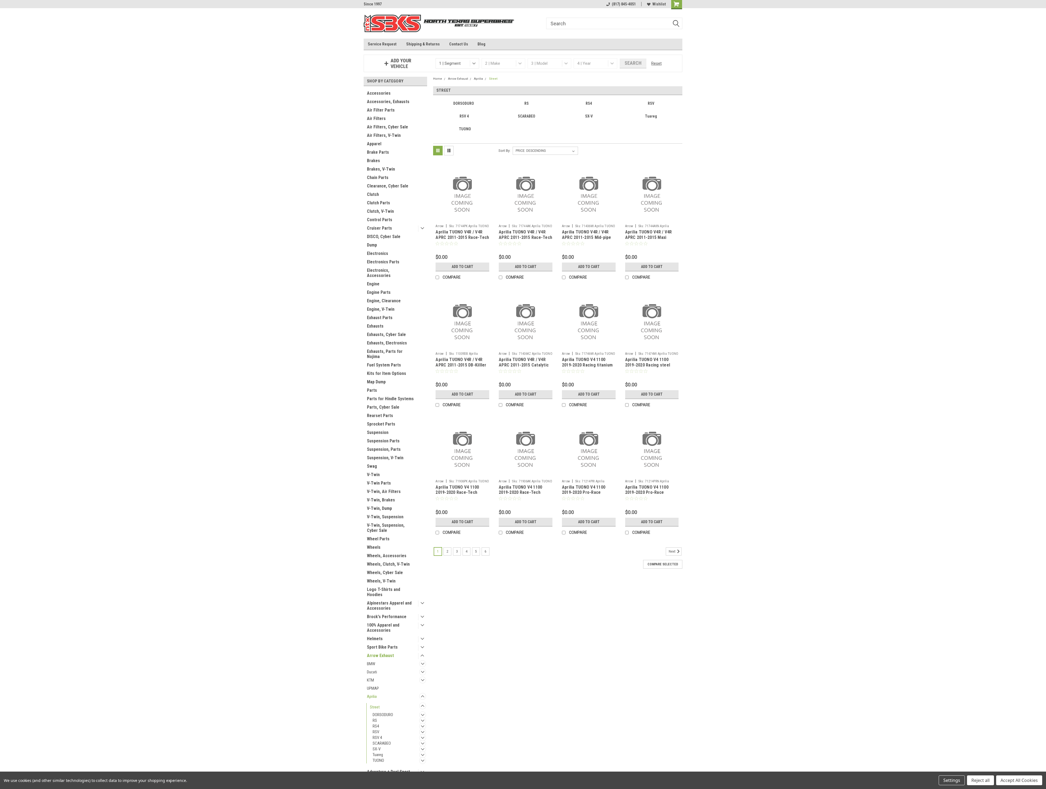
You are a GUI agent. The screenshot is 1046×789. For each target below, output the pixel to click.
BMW (371, 663)
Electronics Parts (383, 261)
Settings (951, 780)
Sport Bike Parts (382, 647)
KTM (370, 680)
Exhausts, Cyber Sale (386, 334)
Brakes (373, 160)
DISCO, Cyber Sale (383, 236)
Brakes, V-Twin (381, 169)
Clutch (373, 194)
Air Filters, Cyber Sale (387, 127)
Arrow (439, 226)
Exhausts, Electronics (387, 343)
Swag (372, 466)
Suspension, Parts (384, 449)
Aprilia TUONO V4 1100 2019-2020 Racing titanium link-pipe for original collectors (587, 367)
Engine (373, 283)
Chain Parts (377, 177)
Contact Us (458, 44)
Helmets (375, 638)
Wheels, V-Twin (381, 581)
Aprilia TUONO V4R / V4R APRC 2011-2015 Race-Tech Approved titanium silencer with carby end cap (462, 240)
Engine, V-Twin (380, 309)
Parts (372, 390)
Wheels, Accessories (386, 555)
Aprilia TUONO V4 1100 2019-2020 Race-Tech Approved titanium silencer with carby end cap (462, 495)
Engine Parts (379, 292)
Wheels (374, 547)
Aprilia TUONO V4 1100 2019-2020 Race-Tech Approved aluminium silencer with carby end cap (525, 495)
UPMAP (373, 688)
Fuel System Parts (384, 365)
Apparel (374, 143)
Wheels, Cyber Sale (385, 572)
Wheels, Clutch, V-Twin (388, 564)
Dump (372, 245)
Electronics (377, 253)
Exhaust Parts (380, 317)
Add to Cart (462, 266)
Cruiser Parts (379, 228)
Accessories (379, 93)
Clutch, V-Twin (380, 211)
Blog (481, 44)
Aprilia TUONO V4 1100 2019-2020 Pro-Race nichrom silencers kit (583, 493)
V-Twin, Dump (379, 508)
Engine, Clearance (384, 300)
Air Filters (376, 118)
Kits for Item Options (386, 373)
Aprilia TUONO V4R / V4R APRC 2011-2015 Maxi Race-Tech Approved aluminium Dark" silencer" (649, 240)
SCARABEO (382, 743)
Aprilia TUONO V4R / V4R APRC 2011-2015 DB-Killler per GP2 (461, 365)
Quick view (463, 217)
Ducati (372, 672)
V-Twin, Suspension (385, 516)
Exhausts (375, 326)
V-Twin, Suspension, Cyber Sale (386, 528)
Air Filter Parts (381, 110)
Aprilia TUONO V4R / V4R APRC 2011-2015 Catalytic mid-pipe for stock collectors (524, 367)
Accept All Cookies (1019, 780)
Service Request (382, 44)
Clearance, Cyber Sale (387, 186)
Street (375, 707)
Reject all (980, 780)
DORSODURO (383, 714)
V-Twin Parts (379, 483)
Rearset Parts (380, 415)
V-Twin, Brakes (381, 500)
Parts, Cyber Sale (383, 407)
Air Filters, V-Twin (384, 135)
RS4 (376, 726)
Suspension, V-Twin (385, 457)
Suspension (377, 432)
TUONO (378, 760)
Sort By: (504, 151)
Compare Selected (662, 564)
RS (375, 720)
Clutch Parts (378, 202)
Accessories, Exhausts (388, 101)
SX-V (377, 749)
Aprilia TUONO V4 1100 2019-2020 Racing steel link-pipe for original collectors (647, 367)
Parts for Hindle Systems (390, 398)
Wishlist (659, 4)
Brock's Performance (386, 616)
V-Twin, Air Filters (384, 491)
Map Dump (376, 381)
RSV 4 (377, 737)
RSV (376, 731)
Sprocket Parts (381, 424)
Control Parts (379, 219)
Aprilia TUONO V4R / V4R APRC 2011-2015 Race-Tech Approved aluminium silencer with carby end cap (525, 240)
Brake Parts (378, 152)
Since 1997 (373, 4)
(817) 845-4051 (624, 4)
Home (437, 79)
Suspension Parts (383, 440)
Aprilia (372, 696)
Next (672, 551)
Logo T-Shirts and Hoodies (383, 592)
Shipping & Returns (423, 44)
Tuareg (378, 754)
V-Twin (373, 474)
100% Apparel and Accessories (383, 627)
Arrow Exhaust (380, 655)
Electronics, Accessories (379, 273)
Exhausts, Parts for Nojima (385, 354)
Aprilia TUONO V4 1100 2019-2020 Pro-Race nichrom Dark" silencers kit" (648, 495)
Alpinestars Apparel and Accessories (389, 605)
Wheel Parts (378, 538)
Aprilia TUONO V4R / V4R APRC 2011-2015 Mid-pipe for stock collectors (586, 237)
